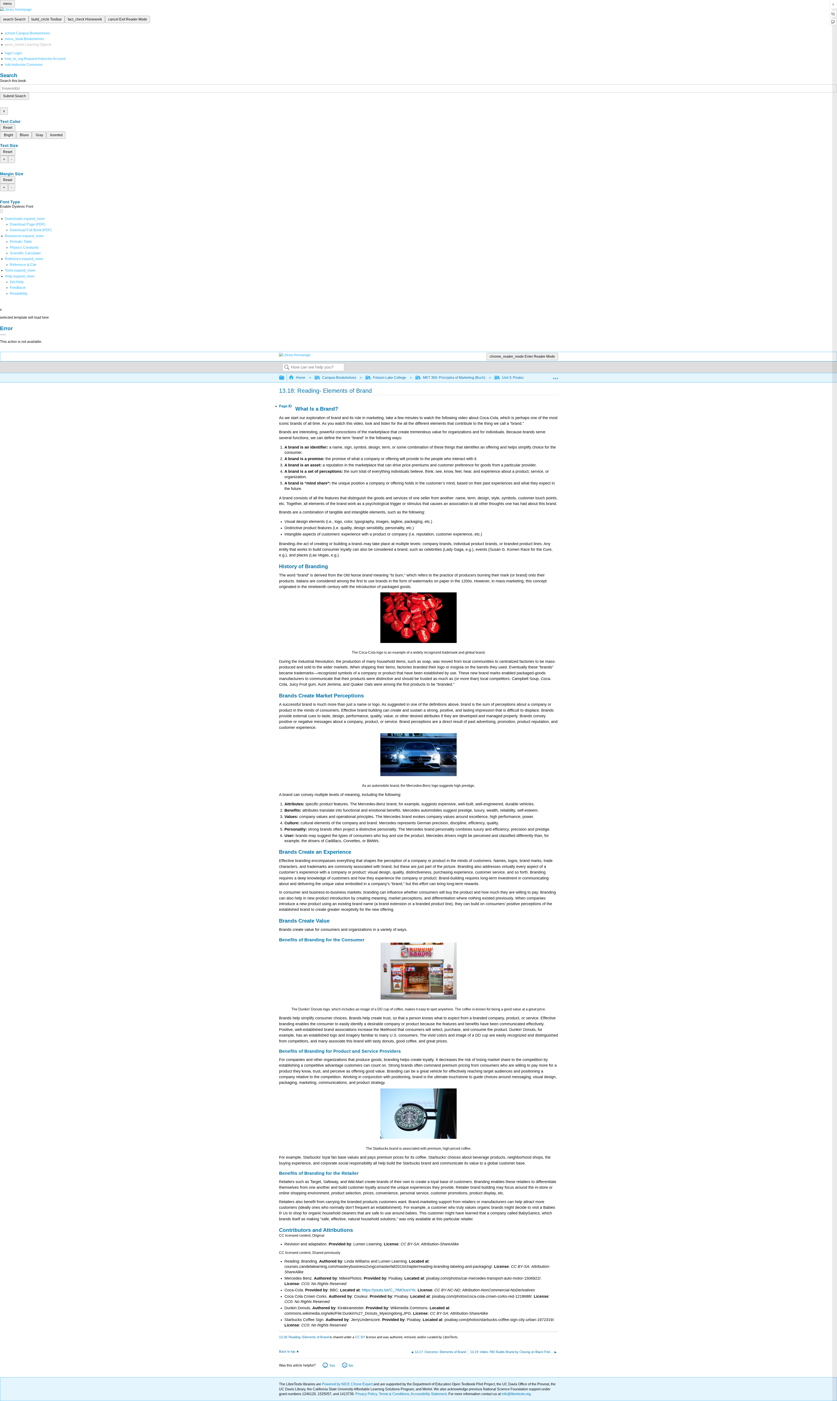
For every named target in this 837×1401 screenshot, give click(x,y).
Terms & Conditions (394, 1394)
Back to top (287, 1351)
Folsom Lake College (389, 377)
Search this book (13, 81)
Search (286, 367)
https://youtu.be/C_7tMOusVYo (388, 1290)
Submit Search (14, 96)
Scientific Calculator (25, 253)
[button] (17, 287)
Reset (7, 127)
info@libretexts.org (516, 1394)
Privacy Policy (366, 1394)
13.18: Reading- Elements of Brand (304, 1337)
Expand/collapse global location (555, 376)
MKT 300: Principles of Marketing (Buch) (454, 377)
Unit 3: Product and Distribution (526, 377)
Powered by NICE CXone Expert (347, 1384)
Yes (332, 1365)
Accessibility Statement (429, 1394)
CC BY (360, 1337)
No (351, 1365)
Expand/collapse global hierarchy (284, 378)
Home (300, 377)
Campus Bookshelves (339, 377)
